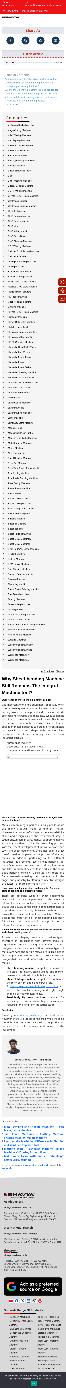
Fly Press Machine (17, 296)
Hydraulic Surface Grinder (21, 377)
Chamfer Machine (17, 211)
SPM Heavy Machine (18, 564)
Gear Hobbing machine (19, 301)
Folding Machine (46, 1360)
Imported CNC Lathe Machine (23, 382)
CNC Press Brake (17, 236)
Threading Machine (17, 584)
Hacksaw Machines (19, 1356)
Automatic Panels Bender (20, 145)
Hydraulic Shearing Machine (22, 372)
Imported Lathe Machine (20, 387)
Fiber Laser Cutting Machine (22, 281)
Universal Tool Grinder (19, 619)
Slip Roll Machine (16, 554)
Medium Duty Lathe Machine (22, 438)
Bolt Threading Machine (20, 180)
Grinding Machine (17, 307)
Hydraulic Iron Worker (19, 352)
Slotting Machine (16, 559)
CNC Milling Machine (18, 231)
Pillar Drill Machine (17, 463)
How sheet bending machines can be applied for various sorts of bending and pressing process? (32, 91)
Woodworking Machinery (20, 644)
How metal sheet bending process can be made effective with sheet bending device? (32, 99)
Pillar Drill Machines (48, 1316)
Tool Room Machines (18, 594)
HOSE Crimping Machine (20, 342)
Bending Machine (16, 165)
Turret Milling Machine (19, 604)
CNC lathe (13, 226)
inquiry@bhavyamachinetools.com (43, 5)
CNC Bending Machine (19, 216)
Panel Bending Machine (20, 458)
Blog (10, 175)
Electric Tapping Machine (20, 276)
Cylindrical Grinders (18, 256)
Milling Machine (15, 448)
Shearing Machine (17, 523)
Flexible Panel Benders (19, 291)
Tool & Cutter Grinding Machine (23, 589)
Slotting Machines (47, 1332)
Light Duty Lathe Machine (20, 423)
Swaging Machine (17, 579)
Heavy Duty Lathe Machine (21, 322)
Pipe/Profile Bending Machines (23, 478)
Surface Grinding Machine (21, 574)
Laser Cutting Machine (19, 402)
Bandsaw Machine (17, 155)
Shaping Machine (16, 518)
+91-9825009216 (8, 4)
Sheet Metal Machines (19, 544)
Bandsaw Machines (20, 1316)
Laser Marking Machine (20, 412)
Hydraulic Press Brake (19, 367)
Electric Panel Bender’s (19, 271)
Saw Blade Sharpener (19, 513)
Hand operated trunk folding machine (34, 986)
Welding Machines (17, 639)
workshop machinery (29, 1015)
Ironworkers (14, 397)
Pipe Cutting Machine (18, 473)
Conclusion (13, 104)
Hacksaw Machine (17, 317)
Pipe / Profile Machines (50, 1320)
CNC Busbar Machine (19, 221)
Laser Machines (16, 407)
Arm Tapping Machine (19, 140)
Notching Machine (17, 453)
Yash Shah (44, 1165)
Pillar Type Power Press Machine (24, 468)
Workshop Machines (18, 660)
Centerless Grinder (17, 201)
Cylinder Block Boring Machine (23, 251)
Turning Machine (16, 599)
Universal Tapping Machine (21, 614)
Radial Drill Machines (49, 1328)
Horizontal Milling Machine (21, 337)
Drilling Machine (16, 266)
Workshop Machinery (18, 655)
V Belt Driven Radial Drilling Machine (26, 624)
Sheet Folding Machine (19, 533)
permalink (6, 1168)
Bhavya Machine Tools (19, 170)
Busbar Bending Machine (20, 185)
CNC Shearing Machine (20, 241)
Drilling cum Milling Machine (22, 261)
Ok (33, 1383)
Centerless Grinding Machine (22, 206)
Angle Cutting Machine (19, 130)
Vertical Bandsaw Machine (21, 629)
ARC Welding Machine (19, 135)
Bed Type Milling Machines (21, 160)
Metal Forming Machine (20, 443)
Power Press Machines (49, 1324)
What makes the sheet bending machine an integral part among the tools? (30, 84)
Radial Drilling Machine (19, 503)
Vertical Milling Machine (19, 634)
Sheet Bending (15, 528)
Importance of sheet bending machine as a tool (32, 78)
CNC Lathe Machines (20, 1328)
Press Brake (14, 493)
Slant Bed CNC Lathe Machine (23, 549)
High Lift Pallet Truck (18, 327)
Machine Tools (15, 428)
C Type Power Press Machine (23, 196)
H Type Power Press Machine (23, 312)
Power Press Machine (19, 488)
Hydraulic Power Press (19, 357)
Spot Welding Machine (19, 569)
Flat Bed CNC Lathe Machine (22, 286)
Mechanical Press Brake (20, 433)
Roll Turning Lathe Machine (21, 508)
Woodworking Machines (20, 649)
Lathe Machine (15, 417)
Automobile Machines (19, 150)
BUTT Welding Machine (20, 191)
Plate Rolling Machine (19, 483)
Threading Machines (48, 1336)
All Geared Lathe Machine (21, 125)
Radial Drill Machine (18, 498)
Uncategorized (15, 609)
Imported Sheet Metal (18, 392)
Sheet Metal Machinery (19, 539)
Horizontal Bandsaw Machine (22, 332)
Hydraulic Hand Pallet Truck (22, 347)
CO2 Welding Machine (19, 246)
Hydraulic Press (16, 362)
